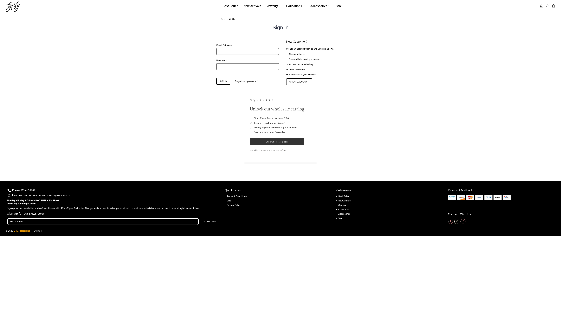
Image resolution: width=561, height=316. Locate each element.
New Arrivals (252, 6)
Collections (294, 6)
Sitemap (38, 230)
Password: (222, 60)
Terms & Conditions (237, 196)
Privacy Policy (234, 205)
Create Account (299, 81)
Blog (229, 200)
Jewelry (272, 6)
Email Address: (224, 45)
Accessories (318, 6)
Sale (339, 6)
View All (342, 222)
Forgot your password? (247, 81)
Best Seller (230, 6)
